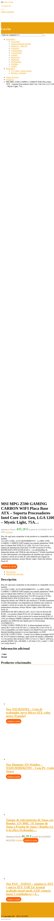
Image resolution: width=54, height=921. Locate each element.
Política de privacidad (9, 908)
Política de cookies (8, 912)
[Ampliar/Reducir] (10, 919)
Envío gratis (21, 193)
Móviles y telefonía (18, 73)
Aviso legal (5, 903)
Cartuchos (15, 48)
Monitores (15, 60)
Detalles (8, 532)
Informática (10, 39)
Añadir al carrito (9, 566)
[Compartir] (5, 919)
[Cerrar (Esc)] (2, 919)
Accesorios (15, 42)
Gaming (14, 55)
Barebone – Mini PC (19, 46)
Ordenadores (16, 62)
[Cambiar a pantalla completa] (7, 919)
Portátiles (14, 64)
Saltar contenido (7, 12)
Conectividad (16, 53)
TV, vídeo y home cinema (21, 71)
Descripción (11, 572)
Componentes (16, 51)
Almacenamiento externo (21, 44)
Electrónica (10, 69)
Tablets (14, 66)
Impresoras (15, 57)
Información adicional (14, 574)
